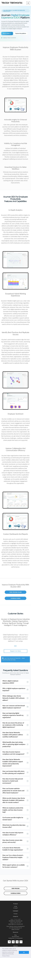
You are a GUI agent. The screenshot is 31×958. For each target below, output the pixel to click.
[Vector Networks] (12, 2)
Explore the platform (20, 33)
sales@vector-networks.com (15, 921)
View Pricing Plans (15, 592)
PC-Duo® (15, 908)
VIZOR (15, 906)
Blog (15, 935)
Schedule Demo (15, 598)
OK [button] (24, 952)
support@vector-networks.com (15, 924)
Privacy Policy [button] (6, 955)
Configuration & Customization (15, 938)
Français (15, 913)
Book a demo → (7, 33)
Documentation (15, 936)
